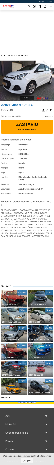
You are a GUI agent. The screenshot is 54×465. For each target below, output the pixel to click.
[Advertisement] (27, 32)
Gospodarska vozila (16, 432)
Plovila (9, 441)
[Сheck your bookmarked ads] (40, 6)
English (49, 2)
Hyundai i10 (23, 56)
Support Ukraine (27, 402)
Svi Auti (6, 286)
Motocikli (10, 424)
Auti (3, 56)
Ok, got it (27, 461)
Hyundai (11, 56)
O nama (9, 449)
